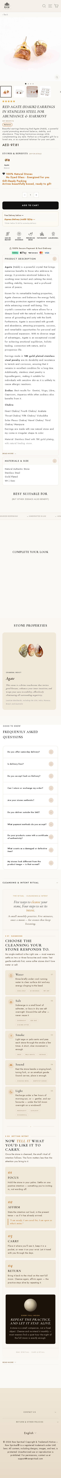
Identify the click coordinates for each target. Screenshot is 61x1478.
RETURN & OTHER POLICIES (29, 1422)
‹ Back (5, 14)
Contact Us (30, 1412)
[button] (9, 101)
